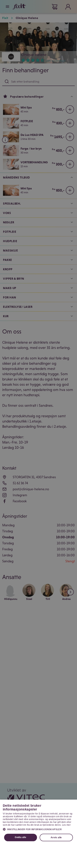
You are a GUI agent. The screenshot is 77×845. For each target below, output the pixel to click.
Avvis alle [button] (56, 837)
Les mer (66, 825)
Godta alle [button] (20, 837)
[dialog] (38, 822)
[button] (38, 829)
